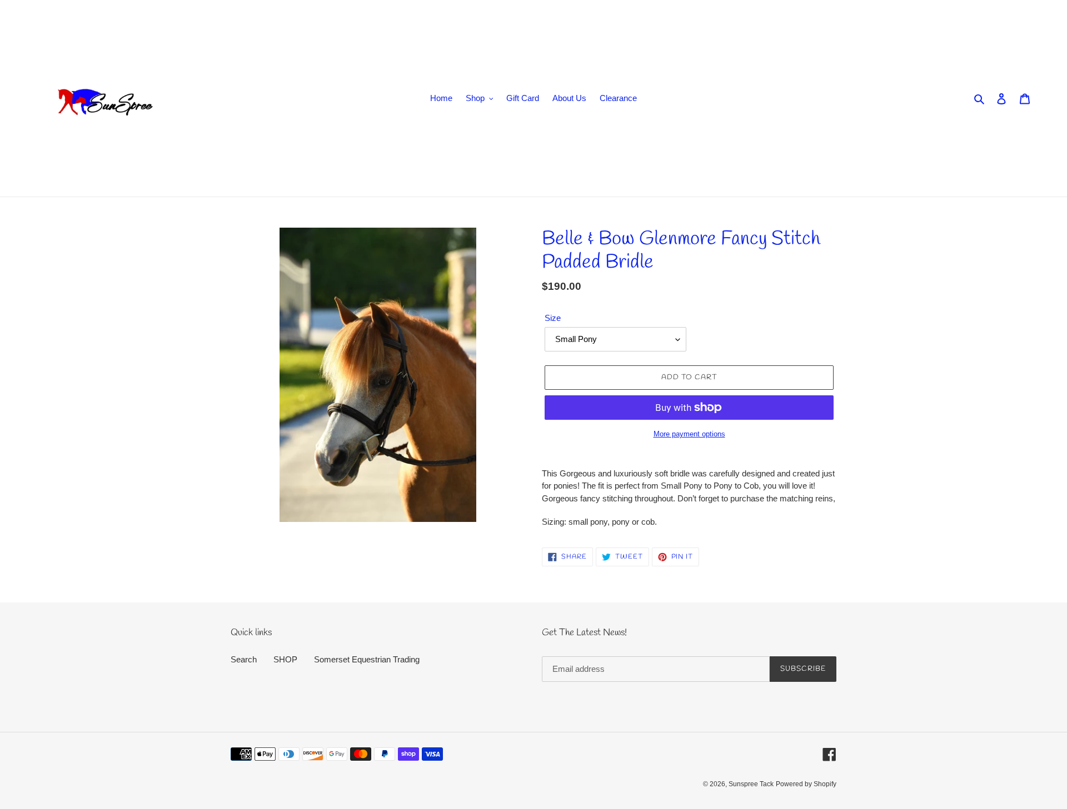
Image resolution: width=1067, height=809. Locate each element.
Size (553, 318)
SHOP (285, 659)
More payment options (689, 434)
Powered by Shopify (806, 784)
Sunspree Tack (751, 784)
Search (244, 659)
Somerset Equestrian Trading (367, 659)
